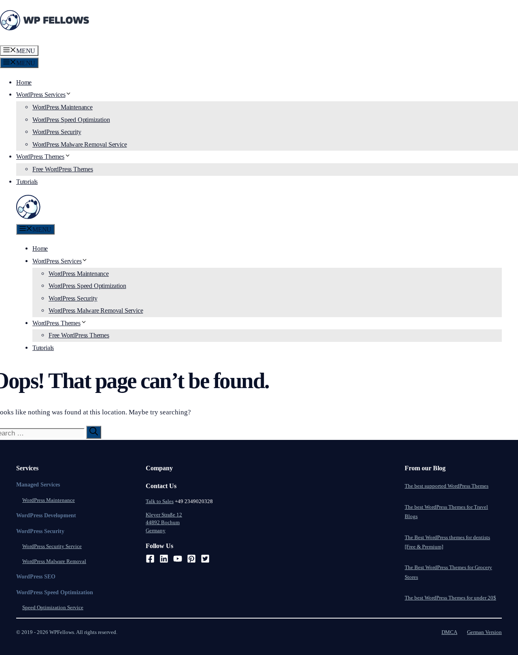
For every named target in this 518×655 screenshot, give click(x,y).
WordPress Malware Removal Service (79, 144)
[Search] (93, 432)
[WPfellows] (28, 216)
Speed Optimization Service (52, 607)
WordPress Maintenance (62, 107)
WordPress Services (40, 94)
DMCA (449, 632)
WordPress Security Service (52, 546)
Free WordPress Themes (62, 169)
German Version (484, 632)
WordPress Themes (40, 156)
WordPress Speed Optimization (71, 119)
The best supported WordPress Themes (446, 486)
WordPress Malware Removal (54, 561)
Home (24, 82)
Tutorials (27, 181)
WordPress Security (56, 131)
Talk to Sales (160, 501)
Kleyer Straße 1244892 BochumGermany (164, 522)
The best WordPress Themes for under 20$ (450, 598)
